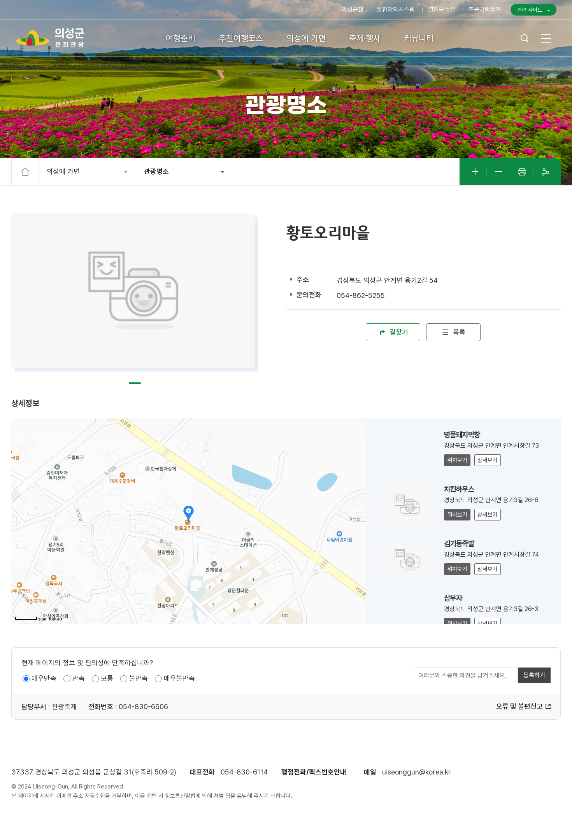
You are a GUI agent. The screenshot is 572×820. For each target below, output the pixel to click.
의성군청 (352, 9)
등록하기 (534, 675)
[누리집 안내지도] (545, 38)
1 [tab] (135, 383)
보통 (107, 678)
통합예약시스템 (396, 9)
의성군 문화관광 (51, 38)
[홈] (25, 171)
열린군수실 (441, 9)
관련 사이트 (529, 10)
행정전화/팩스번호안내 (313, 772)
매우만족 (44, 678)
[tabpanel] (132, 290)
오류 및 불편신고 (519, 706)
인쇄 (521, 171)
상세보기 (487, 460)
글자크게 (475, 171)
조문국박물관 (484, 9)
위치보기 (457, 460)
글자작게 (498, 171)
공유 (545, 171)
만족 (78, 678)
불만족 (138, 678)
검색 (524, 38)
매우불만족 (179, 678)
